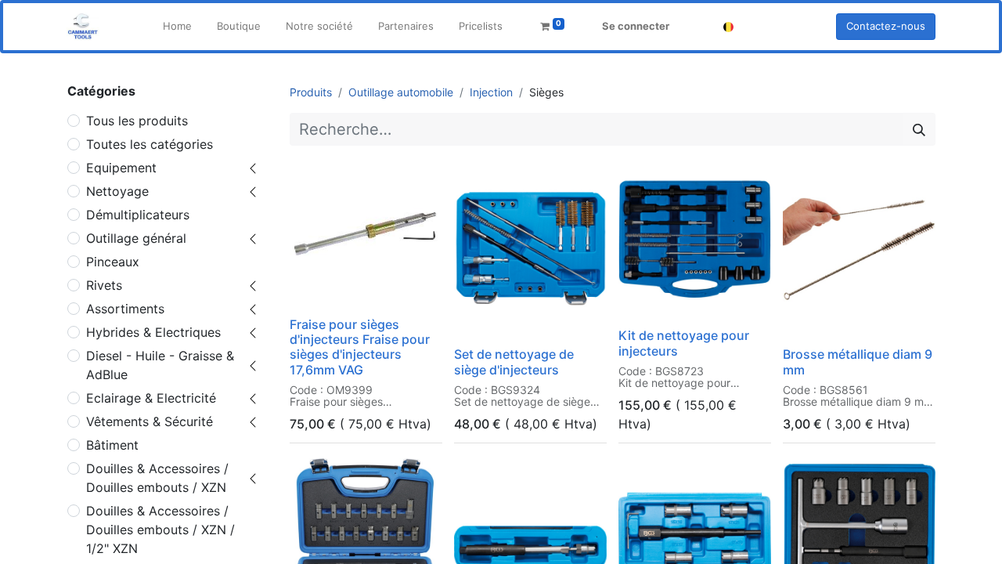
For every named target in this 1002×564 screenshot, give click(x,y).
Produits (311, 92)
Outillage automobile (400, 92)
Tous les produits (137, 120)
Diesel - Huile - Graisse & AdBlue (160, 365)
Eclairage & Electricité (151, 398)
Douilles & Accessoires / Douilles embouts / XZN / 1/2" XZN (160, 529)
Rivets (104, 285)
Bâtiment (112, 445)
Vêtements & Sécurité (149, 421)
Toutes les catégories (149, 144)
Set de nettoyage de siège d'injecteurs (514, 361)
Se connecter (635, 26)
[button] (312, 290)
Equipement (121, 167)
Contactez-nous (885, 26)
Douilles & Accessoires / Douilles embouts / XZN (157, 478)
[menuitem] (177, 27)
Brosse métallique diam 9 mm (857, 361)
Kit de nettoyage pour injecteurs (683, 342)
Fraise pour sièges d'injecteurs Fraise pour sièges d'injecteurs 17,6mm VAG (360, 347)
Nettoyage (117, 191)
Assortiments (125, 308)
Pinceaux (112, 261)
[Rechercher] (919, 129)
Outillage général (136, 238)
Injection (491, 92)
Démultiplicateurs (137, 214)
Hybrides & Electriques (153, 332)
